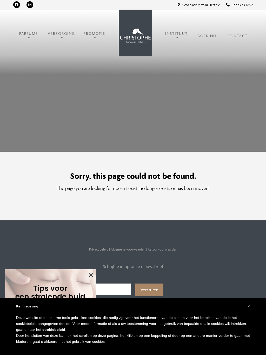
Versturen (149, 289)
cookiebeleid (53, 329)
